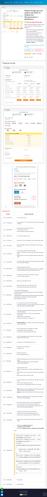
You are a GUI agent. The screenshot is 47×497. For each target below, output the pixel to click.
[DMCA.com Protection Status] (23, 495)
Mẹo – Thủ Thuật (34, 2)
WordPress (26, 2)
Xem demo (28, 50)
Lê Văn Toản (25, 491)
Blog (11, 2)
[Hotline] (2, 489)
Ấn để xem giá (38, 50)
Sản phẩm (16, 2)
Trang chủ (6, 2)
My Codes (8, 6)
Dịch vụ (21, 2)
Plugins (12, 6)
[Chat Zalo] (2, 492)
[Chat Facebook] (2, 494)
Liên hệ (41, 2)
